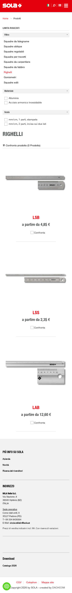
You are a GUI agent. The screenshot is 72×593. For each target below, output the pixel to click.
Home (5, 18)
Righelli (8, 72)
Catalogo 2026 (10, 566)
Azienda (6, 459)
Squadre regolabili (14, 51)
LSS (36, 313)
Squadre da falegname (16, 41)
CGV (18, 582)
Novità (6, 465)
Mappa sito (48, 582)
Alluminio (14, 98)
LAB (36, 408)
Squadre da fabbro (14, 67)
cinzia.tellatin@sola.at (20, 523)
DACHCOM (58, 588)
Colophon (31, 582)
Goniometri (10, 77)
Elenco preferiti (59, 5)
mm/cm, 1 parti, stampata (23, 119)
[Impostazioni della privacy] (7, 586)
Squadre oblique (13, 46)
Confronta (39, 233)
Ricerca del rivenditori (13, 471)
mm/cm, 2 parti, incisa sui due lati (27, 124)
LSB (36, 217)
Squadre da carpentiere (17, 62)
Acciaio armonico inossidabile (25, 102)
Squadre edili (11, 82)
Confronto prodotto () (23, 145)
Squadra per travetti (15, 57)
